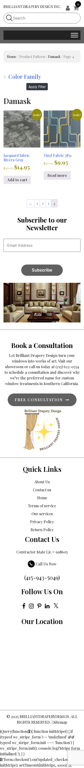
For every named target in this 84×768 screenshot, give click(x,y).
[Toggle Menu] (74, 35)
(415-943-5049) (42, 577)
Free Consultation (39, 399)
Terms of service (42, 505)
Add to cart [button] (17, 179)
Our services (42, 513)
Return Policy (42, 529)
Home (11, 56)
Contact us (42, 489)
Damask (54, 56)
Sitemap (60, 722)
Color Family (24, 76)
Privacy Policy (42, 521)
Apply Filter (37, 87)
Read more (57, 175)
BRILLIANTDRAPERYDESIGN (44, 716)
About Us (42, 481)
